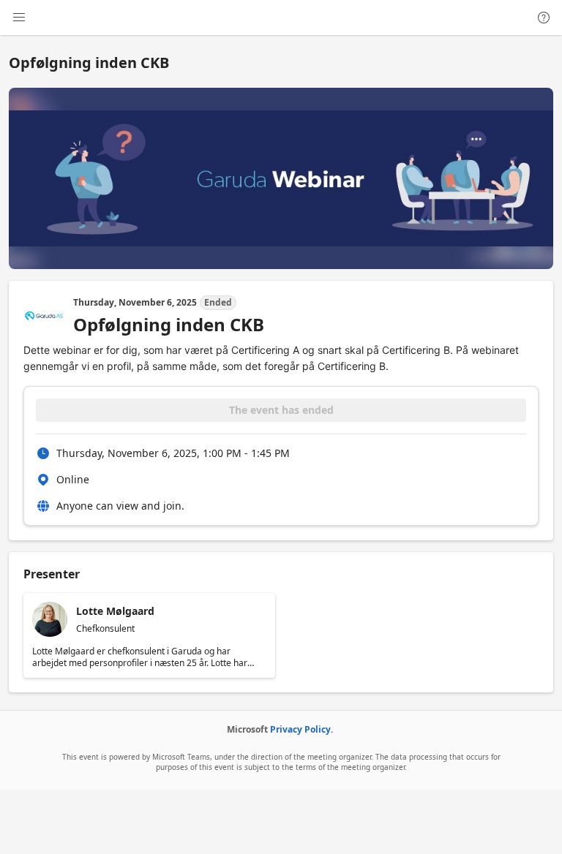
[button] (149, 635)
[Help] (544, 18)
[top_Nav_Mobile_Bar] (19, 17)
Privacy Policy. (301, 729)
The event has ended (281, 410)
